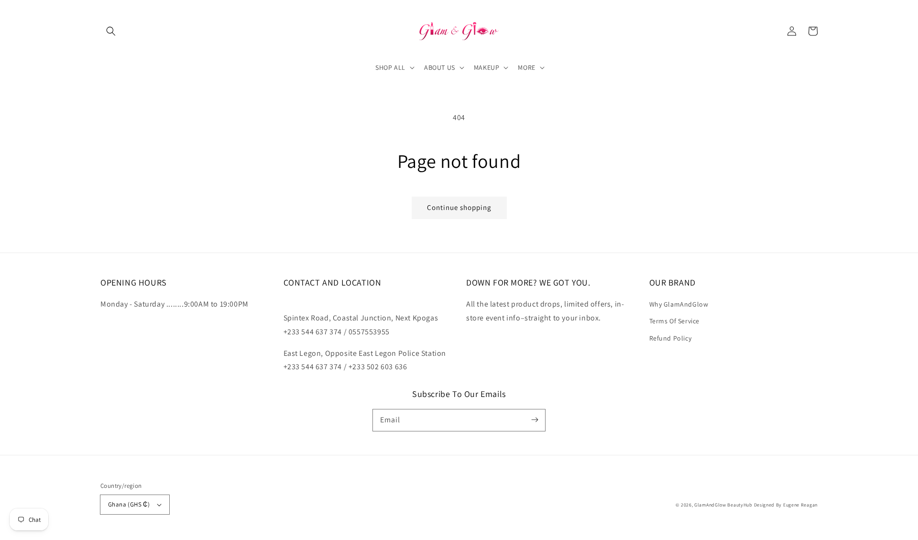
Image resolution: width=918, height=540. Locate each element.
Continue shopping (459, 207)
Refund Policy (670, 338)
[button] (110, 31)
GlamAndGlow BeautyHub (723, 505)
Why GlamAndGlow (679, 304)
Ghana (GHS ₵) (129, 504)
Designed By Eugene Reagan (786, 505)
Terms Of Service (674, 321)
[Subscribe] (534, 419)
